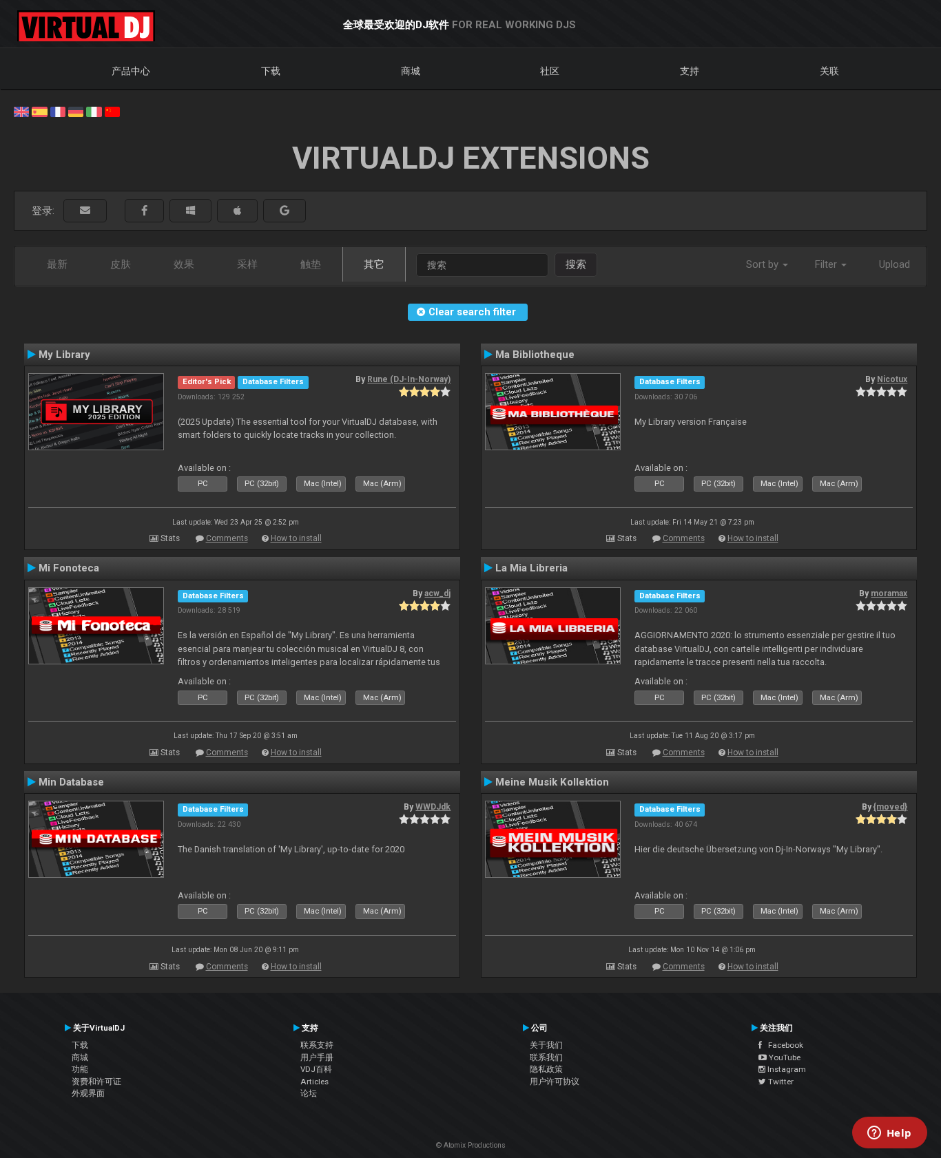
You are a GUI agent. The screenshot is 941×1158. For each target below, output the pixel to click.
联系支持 (316, 1045)
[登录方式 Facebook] (144, 211)
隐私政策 (546, 1069)
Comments (227, 538)
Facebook (782, 1045)
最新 (57, 264)
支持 (689, 70)
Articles (314, 1081)
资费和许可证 (96, 1081)
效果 (184, 264)
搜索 (576, 264)
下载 (270, 70)
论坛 (308, 1093)
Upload (894, 264)
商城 (410, 70)
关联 (829, 70)
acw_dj (437, 593)
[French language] (57, 111)
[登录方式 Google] (284, 211)
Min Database (71, 782)
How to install (296, 538)
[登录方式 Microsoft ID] (190, 211)
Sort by (763, 264)
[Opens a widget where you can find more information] (889, 1134)
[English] (21, 111)
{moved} (890, 807)
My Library (64, 354)
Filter (827, 264)
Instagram (785, 1069)
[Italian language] (93, 111)
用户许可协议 (554, 1081)
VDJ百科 (316, 1069)
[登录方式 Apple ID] (237, 211)
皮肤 (120, 264)
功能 (80, 1069)
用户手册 (316, 1057)
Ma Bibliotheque (535, 354)
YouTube (783, 1057)
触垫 (310, 264)
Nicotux (892, 379)
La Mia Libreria (531, 568)
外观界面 (88, 1093)
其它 (374, 264)
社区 (549, 70)
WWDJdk (433, 807)
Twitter (780, 1081)
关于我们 (546, 1045)
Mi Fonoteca (69, 568)
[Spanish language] (39, 111)
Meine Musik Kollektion (552, 782)
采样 (247, 264)
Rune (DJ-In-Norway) (409, 379)
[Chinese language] (112, 111)
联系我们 (546, 1057)
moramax (889, 593)
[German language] (75, 111)
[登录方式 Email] (85, 211)
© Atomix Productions (471, 1145)
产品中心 (131, 70)
